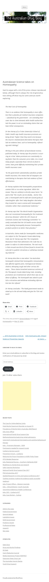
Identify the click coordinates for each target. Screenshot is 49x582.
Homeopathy (7, 321)
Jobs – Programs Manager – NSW (14, 445)
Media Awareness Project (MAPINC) (15, 556)
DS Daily (5, 550)
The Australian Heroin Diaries (12, 561)
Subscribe (8, 369)
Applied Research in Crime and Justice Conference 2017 (21, 476)
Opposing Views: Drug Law (12, 558)
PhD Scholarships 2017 (10, 473)
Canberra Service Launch (11, 451)
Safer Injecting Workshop (11, 467)
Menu (24, 7)
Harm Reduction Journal (11, 553)
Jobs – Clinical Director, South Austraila (16, 487)
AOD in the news (8, 509)
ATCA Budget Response (10, 459)
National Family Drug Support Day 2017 (16, 470)
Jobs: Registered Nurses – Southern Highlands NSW (20, 462)
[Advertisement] (24, 52)
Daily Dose (6, 545)
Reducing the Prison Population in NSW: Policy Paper (20, 456)
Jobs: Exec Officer (8, 432)
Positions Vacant (8, 523)
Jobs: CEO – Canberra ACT (11, 492)
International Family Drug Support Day (16, 434)
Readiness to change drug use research (16, 465)
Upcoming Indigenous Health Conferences (17, 490)
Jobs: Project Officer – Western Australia (16, 484)
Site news (6, 531)
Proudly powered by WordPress (13, 578)
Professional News (9, 525)
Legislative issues (8, 517)
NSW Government (9, 520)
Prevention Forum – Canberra (13, 454)
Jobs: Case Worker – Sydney (12, 495)
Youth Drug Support (9, 564)
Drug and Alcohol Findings (11, 547)
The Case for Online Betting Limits (14, 423)
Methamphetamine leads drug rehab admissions (19, 437)
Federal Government (10, 512)
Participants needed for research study (16, 448)
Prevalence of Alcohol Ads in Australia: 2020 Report (20, 429)
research (6, 528)
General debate (24, 319)
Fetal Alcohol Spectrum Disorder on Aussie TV (18, 426)
